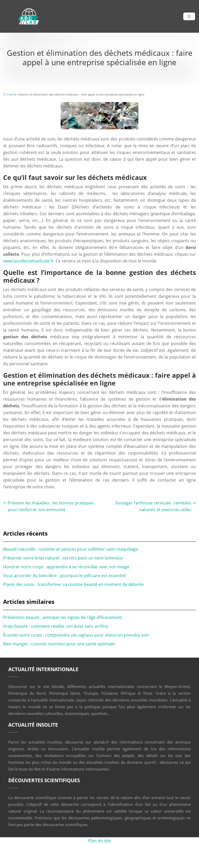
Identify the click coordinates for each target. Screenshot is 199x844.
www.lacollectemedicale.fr (28, 261)
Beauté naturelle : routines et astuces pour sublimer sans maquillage (70, 549)
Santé (12, 94)
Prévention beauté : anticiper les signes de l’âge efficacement (62, 617)
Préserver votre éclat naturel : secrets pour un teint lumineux (63, 558)
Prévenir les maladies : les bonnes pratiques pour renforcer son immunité (51, 506)
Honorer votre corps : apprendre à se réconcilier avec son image (66, 567)
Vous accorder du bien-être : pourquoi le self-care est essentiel (64, 575)
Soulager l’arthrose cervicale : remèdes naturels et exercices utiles (153, 506)
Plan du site (99, 840)
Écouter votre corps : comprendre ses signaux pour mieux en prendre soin (76, 635)
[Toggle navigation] (189, 16)
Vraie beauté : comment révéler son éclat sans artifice (55, 626)
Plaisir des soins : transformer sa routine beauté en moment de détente (73, 584)
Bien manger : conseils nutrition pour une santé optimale (59, 644)
